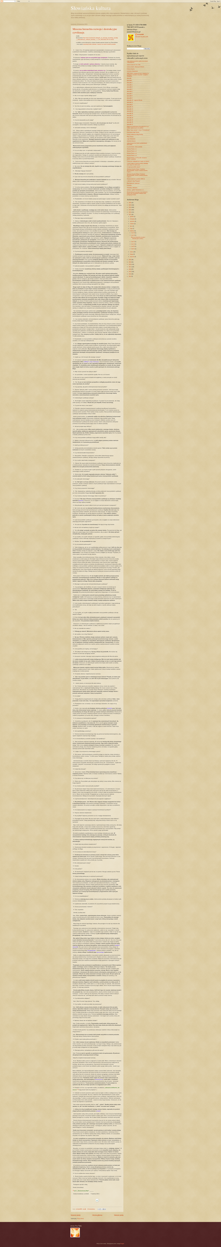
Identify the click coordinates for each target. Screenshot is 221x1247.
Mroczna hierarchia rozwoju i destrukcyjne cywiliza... (138, 238)
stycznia (132, 256)
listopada (132, 219)
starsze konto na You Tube (133, 64)
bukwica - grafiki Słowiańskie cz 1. (135, 189)
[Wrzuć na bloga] (100, 1209)
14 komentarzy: (91, 1209)
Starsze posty (118, 1215)
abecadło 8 (129, 95)
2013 (130, 276)
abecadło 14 (130, 109)
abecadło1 (129, 80)
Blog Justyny (130, 136)
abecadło (129, 78)
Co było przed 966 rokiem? (133, 167)
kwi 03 (133, 246)
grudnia (132, 216)
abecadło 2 (129, 82)
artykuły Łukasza (131, 141)
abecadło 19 (130, 120)
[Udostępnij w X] (102, 1209)
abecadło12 (130, 104)
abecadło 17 (130, 115)
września (132, 221)
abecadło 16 (130, 113)
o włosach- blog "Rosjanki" (133, 181)
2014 (130, 274)
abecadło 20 (130, 122)
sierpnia (132, 223)
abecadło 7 (129, 93)
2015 (130, 271)
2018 (130, 264)
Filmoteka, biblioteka (132, 187)
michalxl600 (140, 34)
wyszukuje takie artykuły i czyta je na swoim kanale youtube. (99, 44)
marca (131, 251)
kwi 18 (133, 235)
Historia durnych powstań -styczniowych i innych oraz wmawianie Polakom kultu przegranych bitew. (137, 193)
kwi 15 (133, 241)
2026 (130, 202)
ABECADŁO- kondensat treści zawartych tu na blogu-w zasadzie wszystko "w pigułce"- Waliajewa (138, 75)
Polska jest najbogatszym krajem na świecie (138, 161)
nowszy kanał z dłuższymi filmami (135, 66)
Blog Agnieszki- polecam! (133, 183)
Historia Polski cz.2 (132, 151)
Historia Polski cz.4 (132, 155)
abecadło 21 (130, 124)
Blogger (122, 1243)
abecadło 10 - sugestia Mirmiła (134, 100)
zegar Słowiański (131, 139)
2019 (130, 262)
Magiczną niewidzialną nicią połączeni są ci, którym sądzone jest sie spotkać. (138, 127)
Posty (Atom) (80, 1218)
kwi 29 (133, 232)
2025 (130, 205)
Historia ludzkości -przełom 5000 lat (136, 179)
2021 (130, 214)
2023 (130, 209)
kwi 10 (133, 244)
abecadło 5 (129, 89)
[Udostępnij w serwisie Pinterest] (105, 1209)
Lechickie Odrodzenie (132, 71)
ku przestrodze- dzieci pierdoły (134, 146)
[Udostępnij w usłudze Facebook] (103, 1209)
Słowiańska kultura (91, 7)
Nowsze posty (75, 1215)
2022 (130, 212)
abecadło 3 (129, 84)
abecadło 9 (129, 98)
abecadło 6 (129, 91)
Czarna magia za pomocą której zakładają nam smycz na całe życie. (137, 164)
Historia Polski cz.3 (132, 153)
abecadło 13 (130, 106)
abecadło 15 (130, 111)
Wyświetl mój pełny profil (142, 36)
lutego (131, 254)
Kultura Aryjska (130, 69)
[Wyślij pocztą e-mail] (98, 1209)
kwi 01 (133, 248)
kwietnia (132, 230)
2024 (130, 207)
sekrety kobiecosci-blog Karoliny (135, 134)
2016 (130, 269)
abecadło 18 (130, 117)
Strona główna (97, 1215)
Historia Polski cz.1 (132, 149)
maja (131, 228)
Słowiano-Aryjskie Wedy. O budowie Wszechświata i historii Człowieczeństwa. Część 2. (137, 175)
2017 (130, 266)
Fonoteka (129, 185)
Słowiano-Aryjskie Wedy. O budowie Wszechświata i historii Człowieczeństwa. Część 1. (137, 170)
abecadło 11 (130, 102)
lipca (131, 226)
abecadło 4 (129, 87)
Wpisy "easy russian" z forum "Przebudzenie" (138, 130)
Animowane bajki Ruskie (133, 132)
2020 (130, 259)
